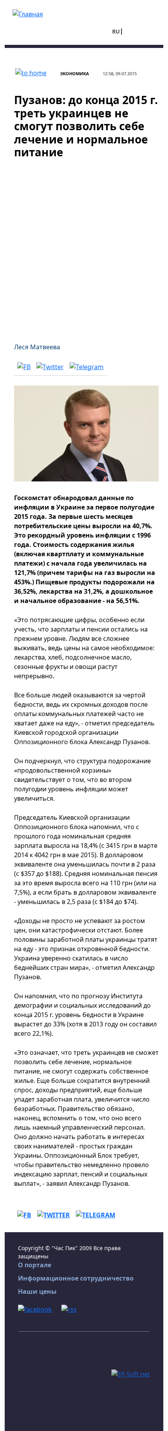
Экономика (74, 73)
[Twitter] (50, 366)
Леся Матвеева (37, 347)
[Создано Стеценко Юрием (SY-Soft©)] (130, 1373)
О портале (34, 1265)
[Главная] (28, 13)
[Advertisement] (84, 246)
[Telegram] (87, 366)
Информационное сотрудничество (76, 1278)
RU (116, 31)
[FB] (23, 366)
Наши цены (37, 1291)
